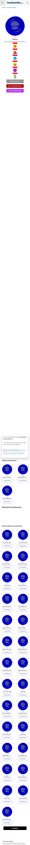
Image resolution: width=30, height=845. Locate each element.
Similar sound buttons (9, 460)
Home (3, 7)
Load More (15, 828)
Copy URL (16, 81)
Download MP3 (16, 86)
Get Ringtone (15, 90)
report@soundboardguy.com (16, 452)
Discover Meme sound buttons (12, 526)
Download (7, 480)
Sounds (9, 7)
